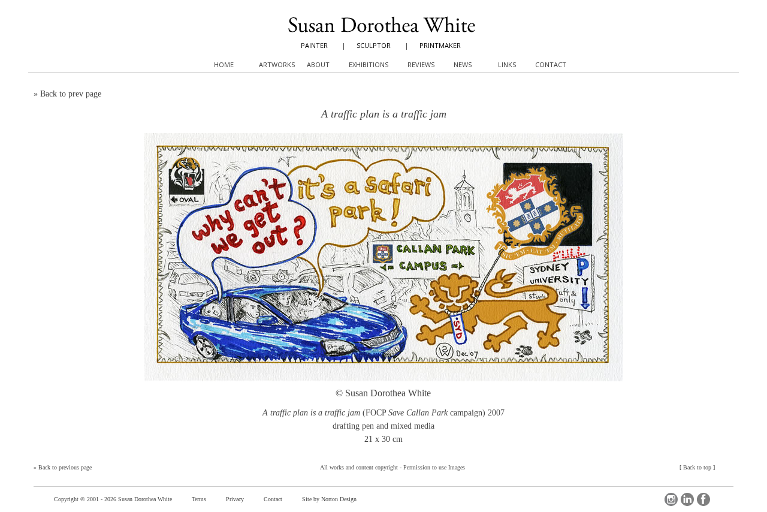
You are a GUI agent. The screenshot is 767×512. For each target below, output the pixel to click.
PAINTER (314, 45)
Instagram (671, 499)
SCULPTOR (374, 45)
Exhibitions (368, 64)
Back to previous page (65, 467)
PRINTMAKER (440, 45)
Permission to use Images (434, 467)
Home (224, 64)
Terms (199, 499)
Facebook (703, 499)
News (463, 64)
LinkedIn (687, 499)
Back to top (697, 467)
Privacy (235, 499)
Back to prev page (70, 93)
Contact (273, 499)
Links (507, 64)
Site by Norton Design (329, 499)
